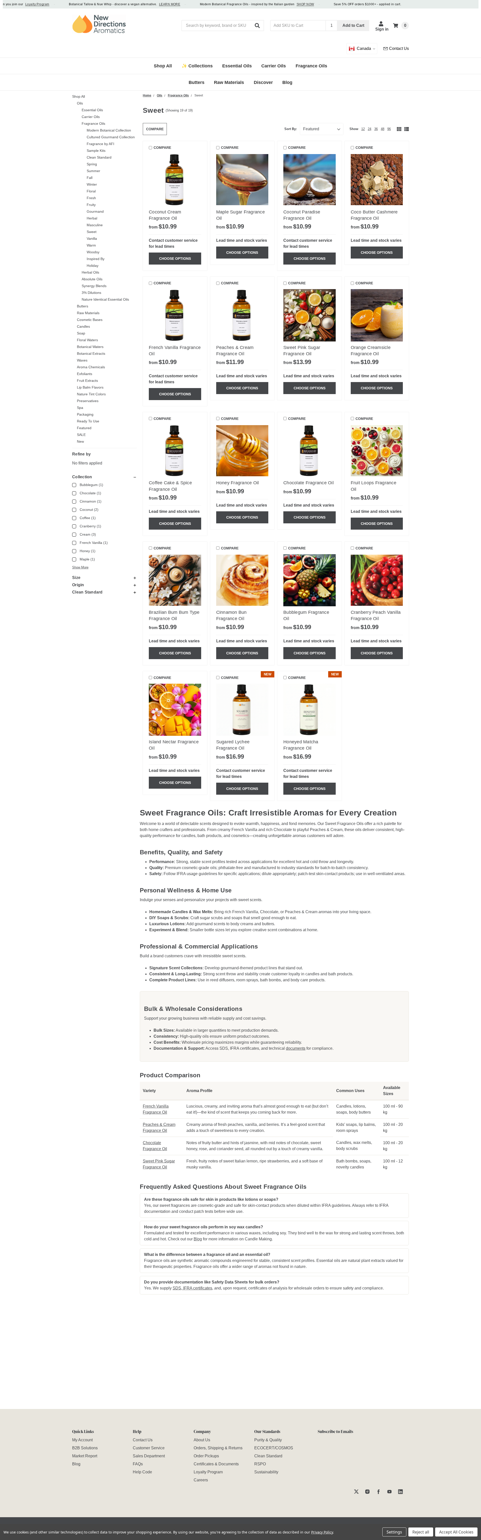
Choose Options (175, 259)
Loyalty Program (19, 4)
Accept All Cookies (456, 1532)
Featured (84, 428)
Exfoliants (84, 374)
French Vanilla (94, 543)
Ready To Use (88, 421)
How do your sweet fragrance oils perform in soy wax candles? (203, 1227)
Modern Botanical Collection (109, 130)
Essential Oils (92, 110)
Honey (87, 551)
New (80, 441)
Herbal (92, 218)
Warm (91, 245)
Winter (92, 184)
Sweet (91, 232)
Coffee (88, 518)
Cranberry (90, 526)
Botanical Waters (90, 347)
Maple (87, 559)
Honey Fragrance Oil (237, 482)
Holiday (92, 266)
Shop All (78, 96)
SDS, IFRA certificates (192, 1288)
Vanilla (92, 238)
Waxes (82, 360)
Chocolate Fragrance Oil (308, 482)
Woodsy (93, 252)
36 (376, 129)
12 (363, 129)
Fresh (91, 198)
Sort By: (290, 129)
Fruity (91, 205)
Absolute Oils (92, 279)
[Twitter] (356, 1491)
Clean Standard (99, 157)
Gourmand (95, 211)
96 (389, 129)
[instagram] (367, 1491)
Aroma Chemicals (91, 367)
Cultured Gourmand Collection (111, 137)
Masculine (95, 225)
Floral (91, 191)
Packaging (85, 414)
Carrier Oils (91, 117)
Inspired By (95, 259)
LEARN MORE (151, 4)
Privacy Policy (322, 1532)
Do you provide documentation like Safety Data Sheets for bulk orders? (211, 1282)
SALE (81, 435)
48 (382, 129)
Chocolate (90, 493)
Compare (155, 129)
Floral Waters (87, 340)
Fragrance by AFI (100, 144)
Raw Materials (88, 313)
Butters (82, 306)
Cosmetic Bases (89, 320)
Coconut (89, 510)
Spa (80, 408)
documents (295, 1048)
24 (369, 129)
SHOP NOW (286, 4)
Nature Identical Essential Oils (105, 299)
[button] (257, 25)
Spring (92, 164)
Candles (83, 326)
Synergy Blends (94, 286)
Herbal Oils (90, 272)
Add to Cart (353, 25)
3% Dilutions (91, 293)
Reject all (420, 1532)
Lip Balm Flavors (90, 387)
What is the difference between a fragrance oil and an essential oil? (207, 1254)
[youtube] (389, 1491)
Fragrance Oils (93, 124)
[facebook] (378, 1491)
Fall (89, 178)
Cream (88, 534)
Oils (80, 103)
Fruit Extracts (87, 381)
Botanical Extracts (91, 353)
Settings (394, 1532)
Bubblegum (91, 485)
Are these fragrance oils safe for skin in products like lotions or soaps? (211, 1199)
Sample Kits (96, 151)
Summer (93, 171)
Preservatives (87, 401)
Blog (198, 1239)
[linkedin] (400, 1491)
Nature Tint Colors (91, 394)
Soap (81, 333)
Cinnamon (90, 501)
